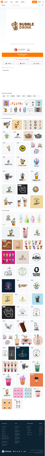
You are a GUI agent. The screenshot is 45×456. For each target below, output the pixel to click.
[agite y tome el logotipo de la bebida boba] (22, 189)
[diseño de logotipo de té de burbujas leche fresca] (37, 232)
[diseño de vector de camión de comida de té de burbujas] (26, 340)
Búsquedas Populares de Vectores (17, 434)
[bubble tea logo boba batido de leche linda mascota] (8, 271)
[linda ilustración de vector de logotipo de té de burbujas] (22, 176)
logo (4, 96)
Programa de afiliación (17, 431)
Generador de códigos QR (4, 445)
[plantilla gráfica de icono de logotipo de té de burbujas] (8, 201)
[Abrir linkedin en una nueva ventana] (17, 451)
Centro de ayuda (28, 427)
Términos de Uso (39, 452)
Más (39, 434)
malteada (29, 96)
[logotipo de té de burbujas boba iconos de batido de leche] (8, 176)
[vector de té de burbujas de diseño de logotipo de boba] (36, 271)
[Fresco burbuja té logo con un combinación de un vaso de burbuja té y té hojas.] (9, 189)
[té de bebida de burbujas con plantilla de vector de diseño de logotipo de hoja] (22, 162)
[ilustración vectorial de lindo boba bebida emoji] (7, 404)
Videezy (3, 429)
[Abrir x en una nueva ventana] (23, 451)
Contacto (28, 429)
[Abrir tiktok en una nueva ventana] (21, 451)
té (7, 96)
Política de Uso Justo (37, 453)
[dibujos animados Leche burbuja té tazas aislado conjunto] (33, 245)
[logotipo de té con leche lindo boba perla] (36, 257)
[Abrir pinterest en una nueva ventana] (19, 451)
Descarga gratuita (22, 55)
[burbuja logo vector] (18, 245)
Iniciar (39, 1)
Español (39, 428)
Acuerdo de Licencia (17, 427)
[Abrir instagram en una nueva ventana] (15, 451)
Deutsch (39, 431)
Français (39, 433)
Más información (6, 70)
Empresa (3, 431)
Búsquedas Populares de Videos (17, 442)
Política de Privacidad (38, 452)
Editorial (22, 1)
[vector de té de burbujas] (33, 136)
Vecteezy (3, 428)
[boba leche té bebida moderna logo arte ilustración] (36, 148)
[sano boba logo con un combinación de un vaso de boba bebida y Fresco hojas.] (22, 299)
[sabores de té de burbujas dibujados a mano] (38, 393)
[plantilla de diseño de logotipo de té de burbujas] (22, 257)
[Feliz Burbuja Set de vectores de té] (10, 366)
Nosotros (28, 430)
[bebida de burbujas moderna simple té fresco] (22, 285)
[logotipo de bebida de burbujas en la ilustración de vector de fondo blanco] (36, 162)
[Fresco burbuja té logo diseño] (8, 219)
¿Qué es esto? (11, 67)
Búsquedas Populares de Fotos (17, 438)
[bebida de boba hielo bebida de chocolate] (37, 299)
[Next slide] (40, 96)
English (39, 426)
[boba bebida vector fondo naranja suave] (38, 340)
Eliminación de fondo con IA (5, 442)
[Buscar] (39, 5)
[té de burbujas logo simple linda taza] (7, 136)
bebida (18, 96)
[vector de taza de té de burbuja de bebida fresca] (22, 271)
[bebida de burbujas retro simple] (36, 201)
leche (23, 96)
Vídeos (16, 1)
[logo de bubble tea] (12, 125)
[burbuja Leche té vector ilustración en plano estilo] (22, 380)
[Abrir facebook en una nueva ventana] (13, 451)
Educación (4, 433)
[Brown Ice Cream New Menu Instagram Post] (7, 245)
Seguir (28, 50)
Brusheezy (4, 426)
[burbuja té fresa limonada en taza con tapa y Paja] (25, 232)
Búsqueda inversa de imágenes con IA (5, 438)
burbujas (12, 96)
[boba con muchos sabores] (8, 257)
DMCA (16, 429)
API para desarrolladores (5, 435)
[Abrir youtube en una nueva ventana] (24, 451)
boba (35, 96)
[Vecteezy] (2, 2)
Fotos (11, 1)
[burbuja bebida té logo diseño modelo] (8, 326)
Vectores (6, 1)
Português (40, 429)
